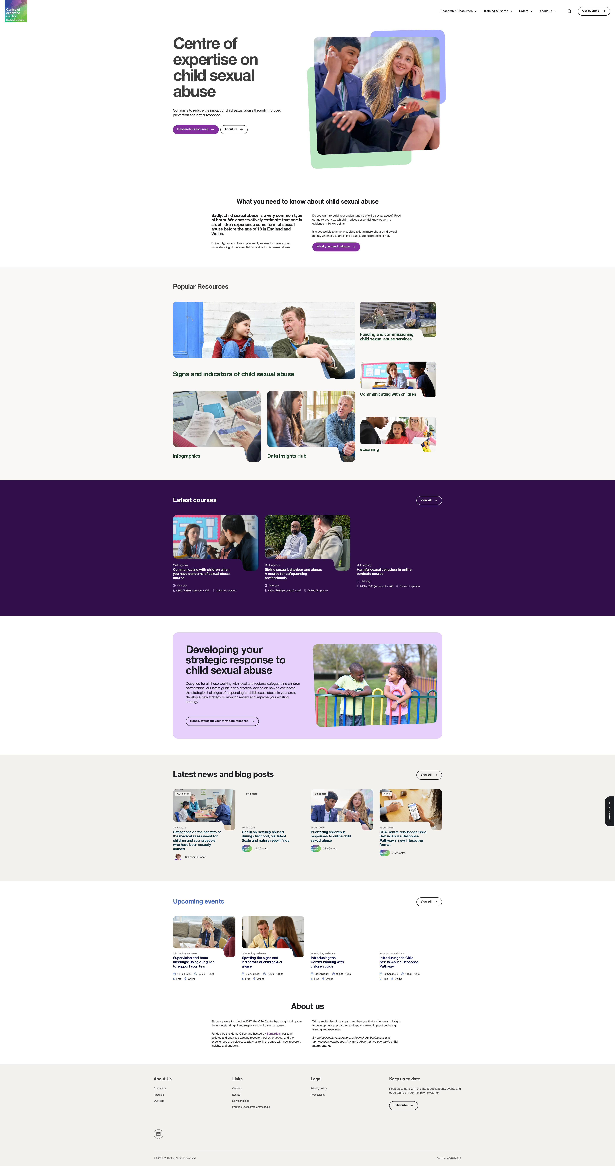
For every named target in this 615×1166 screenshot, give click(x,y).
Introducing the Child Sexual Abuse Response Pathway (411, 951)
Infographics (217, 429)
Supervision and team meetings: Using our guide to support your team (204, 951)
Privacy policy (319, 1088)
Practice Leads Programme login (251, 1106)
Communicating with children (398, 382)
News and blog (240, 1100)
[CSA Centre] (16, 11)
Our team (159, 1100)
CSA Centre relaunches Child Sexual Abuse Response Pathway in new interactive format (411, 827)
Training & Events (496, 11)
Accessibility (318, 1094)
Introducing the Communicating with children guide (342, 951)
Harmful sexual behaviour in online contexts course (399, 557)
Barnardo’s (274, 1033)
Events (236, 1094)
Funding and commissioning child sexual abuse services (398, 324)
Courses (237, 1088)
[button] (158, 1134)
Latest (524, 11)
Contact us (160, 1088)
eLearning (398, 437)
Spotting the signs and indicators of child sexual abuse (273, 951)
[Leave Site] (609, 811)
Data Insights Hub (311, 429)
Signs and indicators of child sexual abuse (264, 344)
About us (546, 11)
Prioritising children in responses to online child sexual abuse (342, 827)
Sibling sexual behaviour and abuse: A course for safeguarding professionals (307, 557)
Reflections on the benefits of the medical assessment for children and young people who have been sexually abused (204, 827)
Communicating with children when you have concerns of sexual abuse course (215, 557)
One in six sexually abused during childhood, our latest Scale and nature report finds (273, 827)
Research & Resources (456, 11)
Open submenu (475, 11)
